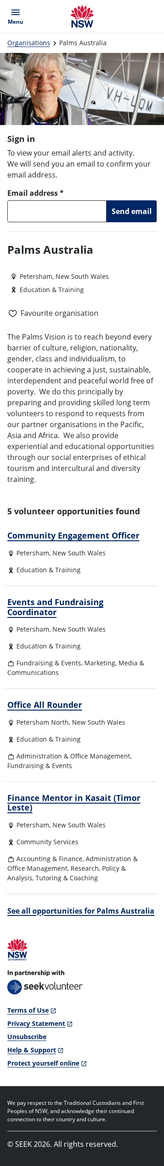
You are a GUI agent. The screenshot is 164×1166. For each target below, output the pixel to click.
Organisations (28, 42)
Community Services (47, 841)
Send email (132, 211)
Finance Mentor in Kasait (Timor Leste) (73, 802)
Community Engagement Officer (73, 535)
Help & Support (31, 1050)
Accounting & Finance (49, 858)
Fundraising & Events (48, 663)
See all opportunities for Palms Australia (80, 911)
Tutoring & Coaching (67, 877)
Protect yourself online (43, 1063)
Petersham (32, 553)
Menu (17, 16)
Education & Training (48, 569)
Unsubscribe (26, 1036)
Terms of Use (28, 1010)
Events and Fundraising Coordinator (55, 606)
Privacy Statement (36, 1023)
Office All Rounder (44, 704)
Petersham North (42, 722)
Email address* (35, 193)
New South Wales (79, 553)
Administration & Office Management (73, 756)
